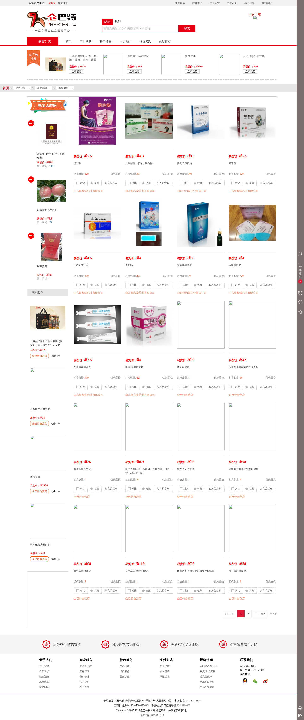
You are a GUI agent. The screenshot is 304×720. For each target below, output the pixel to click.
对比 (82, 182)
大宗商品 (125, 41)
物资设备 (20, 88)
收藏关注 (197, 3)
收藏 (96, 182)
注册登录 (44, 666)
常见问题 (44, 686)
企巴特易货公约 (208, 666)
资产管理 (84, 676)
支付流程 (165, 671)
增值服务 (124, 671)
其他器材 (42, 88)
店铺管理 (84, 671)
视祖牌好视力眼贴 (138, 55)
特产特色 (105, 41)
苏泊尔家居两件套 (254, 55)
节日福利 (85, 41)
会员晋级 (44, 671)
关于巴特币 (166, 666)
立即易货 (76, 71)
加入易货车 (111, 182)
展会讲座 (124, 676)
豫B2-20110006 (182, 705)
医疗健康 (63, 88)
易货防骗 (44, 681)
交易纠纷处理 (207, 686)
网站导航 (267, 3)
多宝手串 (190, 55)
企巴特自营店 (39, 355)
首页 (69, 41)
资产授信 (124, 666)
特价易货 (145, 41)
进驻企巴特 (85, 666)
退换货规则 (206, 676)
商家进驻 (232, 3)
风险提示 (165, 676)
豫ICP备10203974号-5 (152, 715)
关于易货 (215, 3)
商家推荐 (165, 41)
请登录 (52, 3)
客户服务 (249, 3)
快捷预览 (44, 676)
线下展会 (84, 686)
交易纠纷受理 (207, 681)
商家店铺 (180, 3)
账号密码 (84, 681)
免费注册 (63, 3)
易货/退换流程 (207, 671)
